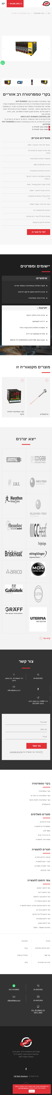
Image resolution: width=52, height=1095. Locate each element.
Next (48, 48)
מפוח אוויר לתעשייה (43, 839)
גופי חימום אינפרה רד (42, 901)
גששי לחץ (46, 831)
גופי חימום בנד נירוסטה (41, 897)
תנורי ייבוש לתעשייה (43, 861)
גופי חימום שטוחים (43, 919)
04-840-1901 (15, 4)
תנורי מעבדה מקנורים (42, 866)
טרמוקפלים (46, 804)
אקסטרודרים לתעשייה (42, 826)
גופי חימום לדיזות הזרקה (41, 914)
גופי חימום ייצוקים (43, 888)
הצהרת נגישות (22, 955)
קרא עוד (46, 638)
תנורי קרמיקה (45, 870)
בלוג (26, 962)
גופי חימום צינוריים (43, 910)
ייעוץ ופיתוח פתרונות (42, 948)
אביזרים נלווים (45, 822)
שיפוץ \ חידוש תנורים (42, 857)
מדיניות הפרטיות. (16, 752)
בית (49, 13)
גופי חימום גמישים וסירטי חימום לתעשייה (35, 905)
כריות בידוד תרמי (44, 835)
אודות (48, 941)
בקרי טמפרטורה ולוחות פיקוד (39, 800)
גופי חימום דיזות (44, 892)
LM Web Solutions (21, 1076)
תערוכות (25, 941)
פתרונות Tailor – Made (41, 927)
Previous (3, 48)
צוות (26, 948)
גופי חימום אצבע (44, 923)
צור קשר (36, 746)
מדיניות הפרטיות (44, 962)
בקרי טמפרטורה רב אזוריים (40, 796)
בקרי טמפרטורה (38, 13)
